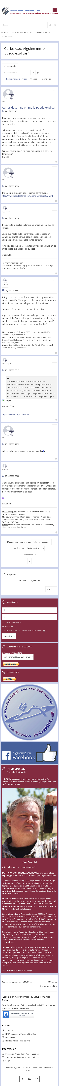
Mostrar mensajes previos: (19, 542)
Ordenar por (20, 548)
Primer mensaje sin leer (16, 79)
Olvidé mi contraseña (11, 622)
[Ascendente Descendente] (29, 554)
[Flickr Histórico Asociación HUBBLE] (37, 1079)
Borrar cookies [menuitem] (50, 986)
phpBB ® (20, 1067)
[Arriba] (56, 161)
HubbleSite (10, 1037)
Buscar (33, 72)
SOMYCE (9, 1030)
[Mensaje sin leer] (3, 111)
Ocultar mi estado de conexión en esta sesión (22, 630)
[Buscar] (50, 25)
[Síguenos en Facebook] (22, 1079)
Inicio (6, 32)
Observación (6, 36)
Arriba (54, 982)
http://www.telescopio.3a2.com (15, 414)
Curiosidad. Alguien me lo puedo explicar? (24, 50)
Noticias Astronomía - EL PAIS (17, 1040)
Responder (12, 66)
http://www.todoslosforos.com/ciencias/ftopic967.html (27, 196)
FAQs (7, 1060)
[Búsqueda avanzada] (55, 25)
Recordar (6, 626)
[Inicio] (29, 10)
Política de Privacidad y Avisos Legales (22, 1054)
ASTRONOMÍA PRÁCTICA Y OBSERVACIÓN (29, 32)
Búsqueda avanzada (38, 72)
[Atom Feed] (29, 1079)
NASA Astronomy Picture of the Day (20, 1034)
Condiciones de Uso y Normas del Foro (22, 1057)
